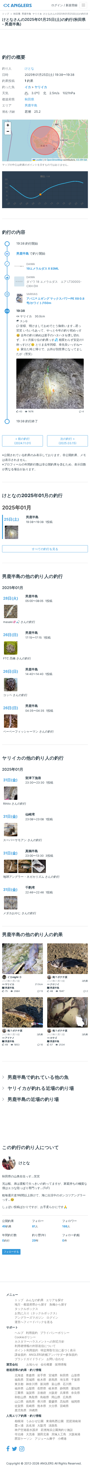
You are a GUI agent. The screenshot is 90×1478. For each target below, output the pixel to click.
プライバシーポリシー (54, 1332)
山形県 (75, 1375)
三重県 (19, 1392)
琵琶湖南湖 (73, 1421)
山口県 (19, 1401)
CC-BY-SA (81, 159)
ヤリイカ (41, 87)
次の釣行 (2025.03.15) (67, 441)
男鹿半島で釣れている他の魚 (38, 1077)
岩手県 (41, 1375)
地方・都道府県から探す (31, 1304)
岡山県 (55, 1397)
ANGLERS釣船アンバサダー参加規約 (53, 1354)
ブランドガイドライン (29, 1359)
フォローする (11, 1251)
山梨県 (30, 1388)
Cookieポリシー (25, 1337)
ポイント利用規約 (26, 1350)
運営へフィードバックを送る (34, 1322)
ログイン (52, 1317)
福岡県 (75, 1401)
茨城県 (30, 1379)
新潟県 (44, 1384)
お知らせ (32, 1364)
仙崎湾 (30, 814)
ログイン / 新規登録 (64, 5)
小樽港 (62, 1438)
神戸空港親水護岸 (26, 1430)
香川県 (41, 1401)
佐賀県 (19, 1406)
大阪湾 (41, 1425)
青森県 (30, 1375)
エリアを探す (55, 1300)
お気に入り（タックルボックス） (37, 1313)
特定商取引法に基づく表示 (58, 1350)
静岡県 (64, 1388)
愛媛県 (53, 1401)
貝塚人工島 (58, 1434)
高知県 (64, 1401)
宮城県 (53, 1375)
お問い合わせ (55, 1359)
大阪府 (53, 1392)
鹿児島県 (20, 1410)
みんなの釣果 (35, 1300)
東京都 (19, 1384)
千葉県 (75, 1379)
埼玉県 (64, 1379)
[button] (8, 125)
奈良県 (75, 1392)
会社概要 (46, 1364)
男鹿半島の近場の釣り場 (33, 1099)
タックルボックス (26, 1308)
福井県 (19, 1388)
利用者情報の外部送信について (35, 1346)
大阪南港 (74, 1434)
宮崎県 (64, 1406)
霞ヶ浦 (19, 1425)
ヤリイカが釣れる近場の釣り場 (41, 1088)
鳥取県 (33, 1397)
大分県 (53, 1406)
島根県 (44, 1397)
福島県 (19, 1379)
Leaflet (38, 159)
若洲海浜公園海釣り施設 (57, 1430)
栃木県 (41, 1379)
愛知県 (75, 1388)
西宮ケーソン (23, 1438)
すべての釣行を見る (45, 549)
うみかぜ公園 (35, 1421)
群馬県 (53, 1379)
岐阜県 (53, 1388)
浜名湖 (30, 1425)
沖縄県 (33, 1410)
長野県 (41, 1388)
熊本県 (41, 1406)
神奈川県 (32, 1384)
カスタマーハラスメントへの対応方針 (39, 1341)
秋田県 (29, 99)
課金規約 (20, 1354)
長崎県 (30, 1406)
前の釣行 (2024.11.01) (22, 441)
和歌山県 (20, 1397)
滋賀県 (30, 1392)
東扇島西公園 (55, 1421)
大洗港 (30, 1434)
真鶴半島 (31, 851)
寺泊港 (19, 1434)
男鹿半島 (31, 105)
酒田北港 (43, 1434)
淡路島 (53, 1425)
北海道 (19, 1375)
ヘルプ (19, 1332)
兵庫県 (64, 1392)
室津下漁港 (33, 778)
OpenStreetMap (55, 159)
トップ (19, 1300)
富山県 (55, 1384)
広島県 (67, 1397)
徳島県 (30, 1401)
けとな (29, 68)
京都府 (41, 1392)
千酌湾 (30, 887)
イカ (28, 87)
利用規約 (32, 1332)
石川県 (67, 1384)
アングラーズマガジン (29, 1317)
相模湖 (19, 1421)
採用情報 (61, 1364)
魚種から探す (58, 1304)
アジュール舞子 (45, 1438)
